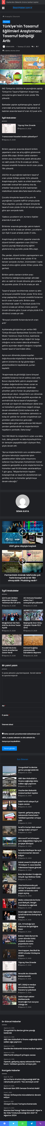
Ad (4, 706)
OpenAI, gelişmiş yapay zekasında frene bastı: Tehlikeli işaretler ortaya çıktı (29, 816)
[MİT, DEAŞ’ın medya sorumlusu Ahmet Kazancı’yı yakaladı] (9, 988)
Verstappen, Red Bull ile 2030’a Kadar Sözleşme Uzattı (29, 953)
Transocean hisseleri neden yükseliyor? (20, 136)
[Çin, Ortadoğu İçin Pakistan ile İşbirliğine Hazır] (9, 927)
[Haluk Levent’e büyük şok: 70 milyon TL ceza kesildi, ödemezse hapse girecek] (9, 865)
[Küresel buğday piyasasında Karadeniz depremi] (33, 639)
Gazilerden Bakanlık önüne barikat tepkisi (22, 2)
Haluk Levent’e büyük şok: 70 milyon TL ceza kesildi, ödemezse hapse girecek (30, 865)
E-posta (6, 715)
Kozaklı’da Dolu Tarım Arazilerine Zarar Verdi (10, 650)
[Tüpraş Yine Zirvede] (9, 128)
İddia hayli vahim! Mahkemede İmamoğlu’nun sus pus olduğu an (28, 1000)
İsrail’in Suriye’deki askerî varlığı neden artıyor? (29, 828)
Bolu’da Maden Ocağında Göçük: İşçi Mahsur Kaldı (30, 875)
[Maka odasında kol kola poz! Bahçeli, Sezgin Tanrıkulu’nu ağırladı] (9, 903)
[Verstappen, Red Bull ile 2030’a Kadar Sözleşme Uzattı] (9, 954)
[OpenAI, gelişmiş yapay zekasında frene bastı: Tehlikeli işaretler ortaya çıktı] (9, 816)
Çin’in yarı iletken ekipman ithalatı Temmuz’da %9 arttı (11, 600)
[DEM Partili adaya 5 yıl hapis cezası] (9, 805)
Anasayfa (8, 16)
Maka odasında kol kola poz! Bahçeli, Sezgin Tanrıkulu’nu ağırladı (29, 902)
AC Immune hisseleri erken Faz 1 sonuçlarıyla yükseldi (33, 600)
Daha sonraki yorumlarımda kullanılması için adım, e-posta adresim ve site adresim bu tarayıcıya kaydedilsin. (21, 737)
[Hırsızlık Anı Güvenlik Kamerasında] (9, 977)
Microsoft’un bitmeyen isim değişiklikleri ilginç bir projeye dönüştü (30, 841)
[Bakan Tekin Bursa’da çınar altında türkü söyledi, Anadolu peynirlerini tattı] (9, 939)
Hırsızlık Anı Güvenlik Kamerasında (27, 974)
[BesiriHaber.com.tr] (22, 7)
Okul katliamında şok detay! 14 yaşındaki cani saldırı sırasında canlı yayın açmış (29, 889)
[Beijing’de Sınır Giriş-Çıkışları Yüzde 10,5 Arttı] (33, 615)
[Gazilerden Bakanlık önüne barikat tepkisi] (9, 794)
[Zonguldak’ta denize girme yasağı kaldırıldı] (9, 770)
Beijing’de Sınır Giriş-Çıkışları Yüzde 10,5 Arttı (33, 625)
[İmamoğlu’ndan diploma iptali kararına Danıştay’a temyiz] (9, 915)
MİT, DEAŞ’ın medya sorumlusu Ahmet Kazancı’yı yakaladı (27, 987)
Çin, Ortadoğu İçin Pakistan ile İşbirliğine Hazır (28, 926)
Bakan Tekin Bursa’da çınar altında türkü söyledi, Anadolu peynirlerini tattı (28, 940)
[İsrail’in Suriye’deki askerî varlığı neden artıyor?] (9, 830)
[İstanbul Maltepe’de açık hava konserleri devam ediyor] (9, 853)
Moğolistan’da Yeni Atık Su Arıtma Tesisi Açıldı (11, 625)
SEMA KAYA (10, 47)
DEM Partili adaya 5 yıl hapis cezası (28, 802)
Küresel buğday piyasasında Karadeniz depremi (32, 650)
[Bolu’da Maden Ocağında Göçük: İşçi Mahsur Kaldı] (9, 877)
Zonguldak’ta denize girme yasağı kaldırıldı (28, 768)
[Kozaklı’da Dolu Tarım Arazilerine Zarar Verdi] (12, 639)
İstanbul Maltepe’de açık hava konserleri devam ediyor (29, 853)
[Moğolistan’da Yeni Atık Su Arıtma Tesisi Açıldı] (12, 615)
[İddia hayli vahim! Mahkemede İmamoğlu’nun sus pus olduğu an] (9, 1000)
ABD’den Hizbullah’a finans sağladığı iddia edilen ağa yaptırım (28, 781)
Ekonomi (16, 16)
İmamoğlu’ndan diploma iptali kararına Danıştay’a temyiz (30, 914)
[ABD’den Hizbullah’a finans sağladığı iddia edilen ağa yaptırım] (9, 782)
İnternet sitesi (7, 724)
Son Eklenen (22, 759)
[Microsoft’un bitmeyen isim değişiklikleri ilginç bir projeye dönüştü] (9, 841)
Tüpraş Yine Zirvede (27, 125)
